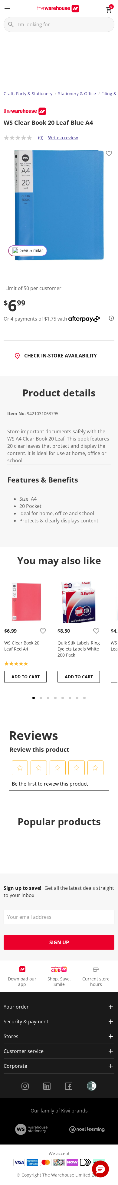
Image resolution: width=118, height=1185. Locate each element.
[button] (20, 768)
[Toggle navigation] (7, 8)
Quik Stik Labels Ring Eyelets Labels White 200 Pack (78, 649)
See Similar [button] (31, 250)
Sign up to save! (22, 888)
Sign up (59, 942)
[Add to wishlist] (109, 154)
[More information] (109, 318)
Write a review (63, 137)
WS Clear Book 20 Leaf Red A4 (21, 646)
